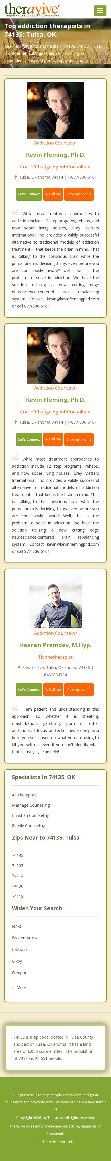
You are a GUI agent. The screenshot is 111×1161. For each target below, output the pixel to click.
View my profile (79, 194)
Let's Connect (29, 194)
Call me (54, 194)
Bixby (17, 961)
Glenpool (20, 972)
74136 (17, 886)
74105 (17, 865)
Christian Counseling (30, 815)
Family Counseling (28, 825)
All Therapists (24, 795)
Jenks (17, 926)
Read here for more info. (55, 1141)
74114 (17, 875)
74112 (17, 896)
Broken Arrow (25, 937)
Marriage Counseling (31, 805)
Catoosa (20, 949)
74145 (17, 855)
